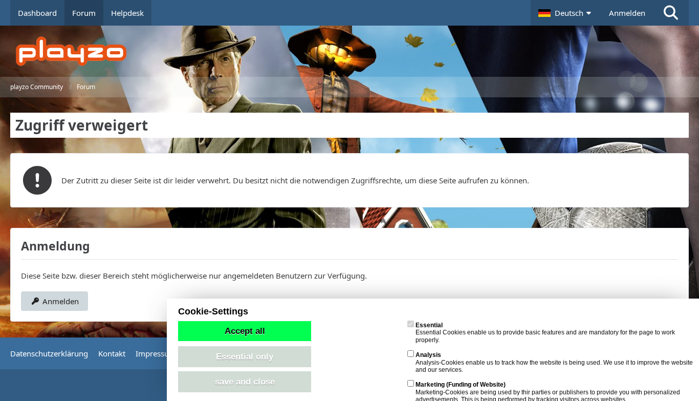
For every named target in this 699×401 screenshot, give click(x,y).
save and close (245, 381)
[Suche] (671, 13)
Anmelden (627, 13)
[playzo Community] (357, 51)
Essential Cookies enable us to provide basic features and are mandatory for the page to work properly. (545, 333)
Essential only (244, 356)
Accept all (245, 330)
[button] (566, 13)
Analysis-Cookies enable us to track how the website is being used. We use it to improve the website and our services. (554, 362)
